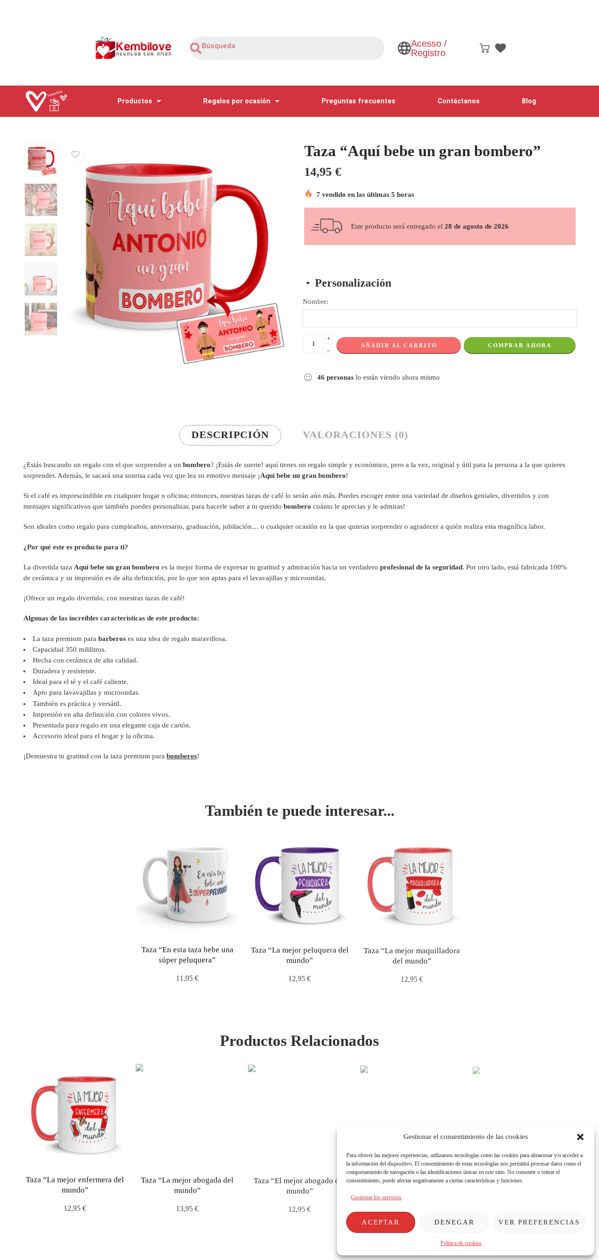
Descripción (230, 434)
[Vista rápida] (195, 926)
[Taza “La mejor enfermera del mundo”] (74, 1114)
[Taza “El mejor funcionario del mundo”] (411, 1114)
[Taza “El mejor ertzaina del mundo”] (524, 1114)
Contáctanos (459, 101)
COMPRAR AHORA (520, 345)
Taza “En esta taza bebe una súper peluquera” (187, 954)
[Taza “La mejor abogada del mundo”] (187, 1114)
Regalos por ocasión (236, 101)
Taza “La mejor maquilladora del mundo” (412, 954)
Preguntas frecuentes (358, 101)
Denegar (454, 1222)
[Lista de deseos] (75, 154)
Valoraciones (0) (355, 434)
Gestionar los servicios (376, 1197)
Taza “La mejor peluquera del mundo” (300, 954)
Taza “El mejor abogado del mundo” (299, 1184)
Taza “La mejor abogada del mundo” (187, 1184)
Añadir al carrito (399, 345)
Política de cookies (461, 1243)
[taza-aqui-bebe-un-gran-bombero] (41, 160)
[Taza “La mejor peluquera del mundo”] (299, 884)
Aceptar (381, 1222)
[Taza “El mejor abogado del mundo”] (299, 1114)
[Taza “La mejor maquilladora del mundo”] (411, 884)
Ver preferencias (539, 1222)
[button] (580, 1137)
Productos (134, 101)
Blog (529, 101)
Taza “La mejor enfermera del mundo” (75, 1184)
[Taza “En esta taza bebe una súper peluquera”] (187, 884)
